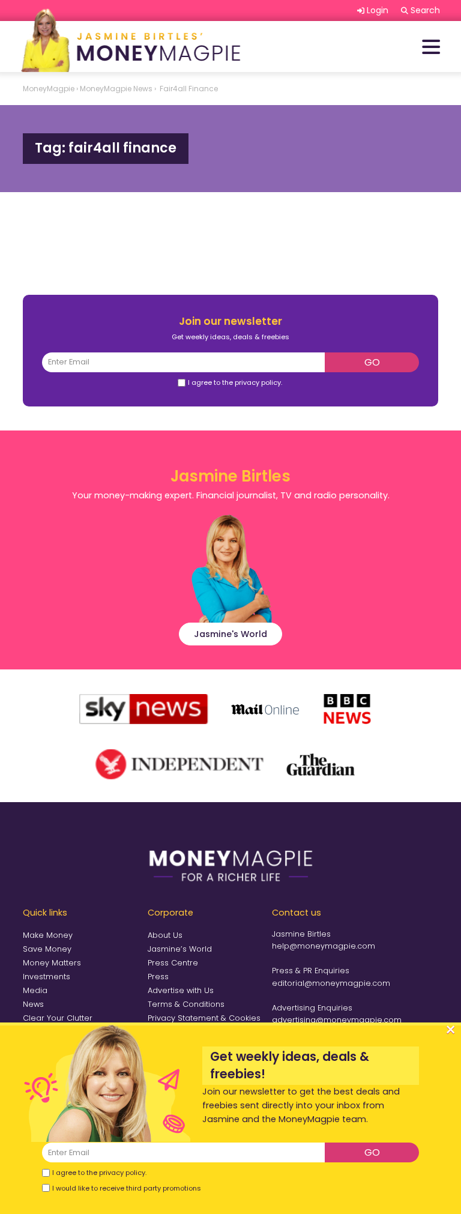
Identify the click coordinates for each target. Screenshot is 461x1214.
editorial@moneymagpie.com (331, 983)
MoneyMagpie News (116, 88)
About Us (165, 935)
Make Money (48, 935)
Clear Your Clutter (57, 1018)
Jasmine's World (230, 634)
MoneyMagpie (48, 88)
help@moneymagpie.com (323, 946)
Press (158, 976)
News (33, 1004)
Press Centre (173, 963)
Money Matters (52, 963)
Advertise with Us (181, 990)
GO (372, 362)
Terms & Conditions (186, 1004)
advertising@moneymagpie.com (337, 1020)
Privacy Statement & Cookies (204, 1018)
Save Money (47, 949)
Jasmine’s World (180, 949)
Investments (46, 976)
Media (35, 990)
